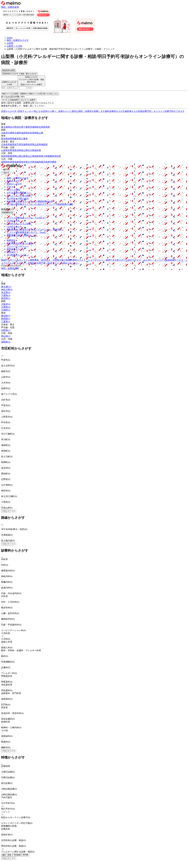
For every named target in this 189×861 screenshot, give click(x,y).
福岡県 (4, 162)
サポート (11, 187)
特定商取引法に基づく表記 (20, 243)
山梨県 (4, 150)
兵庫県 (11, 133)
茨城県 (33, 127)
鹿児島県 (45, 162)
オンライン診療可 (28, 100)
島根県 (11, 156)
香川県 (44, 156)
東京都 (4, 127)
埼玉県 (20, 127)
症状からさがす (14, 184)
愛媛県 (51, 156)
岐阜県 (17, 138)
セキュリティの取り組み (19, 195)
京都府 (17, 133)
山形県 (37, 144)
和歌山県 (38, 133)
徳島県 (37, 156)
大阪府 (4, 133)
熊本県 (24, 162)
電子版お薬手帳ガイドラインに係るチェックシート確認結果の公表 (40, 204)
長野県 (11, 150)
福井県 (37, 150)
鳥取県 (4, 156)
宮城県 (24, 144)
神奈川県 (12, 127)
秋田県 (31, 144)
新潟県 (17, 150)
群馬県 (46, 127)
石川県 (31, 150)
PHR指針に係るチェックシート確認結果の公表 (30, 201)
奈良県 (31, 133)
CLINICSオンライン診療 (19, 223)
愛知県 (4, 138)
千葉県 (26, 127)
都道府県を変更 (8, 70)
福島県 (44, 144)
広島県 (24, 156)
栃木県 (40, 127)
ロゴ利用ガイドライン (18, 255)
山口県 (31, 156)
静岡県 (11, 138)
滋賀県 (24, 133)
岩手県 (17, 144)
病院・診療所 (7, 7)
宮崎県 (37, 162)
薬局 (16, 7)
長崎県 (17, 162)
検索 (29, 88)
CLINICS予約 (13, 221)
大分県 (31, 162)
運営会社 (11, 252)
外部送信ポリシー (15, 249)
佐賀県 (11, 162)
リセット (5, 511)
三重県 (24, 138)
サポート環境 (13, 189)
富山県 (24, 150)
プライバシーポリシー (18, 246)
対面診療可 (14, 100)
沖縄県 (53, 162)
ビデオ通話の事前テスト (19, 192)
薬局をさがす (13, 181)
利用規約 (11, 240)
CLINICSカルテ (14, 226)
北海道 (4, 144)
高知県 (57, 156)
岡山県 (17, 156)
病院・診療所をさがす (18, 178)
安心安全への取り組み (18, 198)
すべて (5, 100)
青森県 (11, 144)
